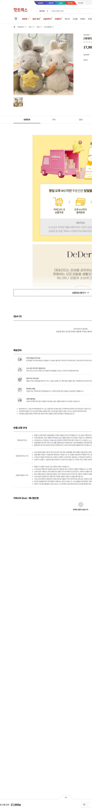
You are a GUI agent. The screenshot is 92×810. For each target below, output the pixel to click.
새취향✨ (25, 18)
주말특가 (58, 18)
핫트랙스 (42, 11)
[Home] (14, 27)
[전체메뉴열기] (15, 18)
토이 (30, 27)
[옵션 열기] (66, 797)
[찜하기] (84, 805)
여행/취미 (21, 27)
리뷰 (54, 119)
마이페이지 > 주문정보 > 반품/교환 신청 (47, 440)
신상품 (75, 18)
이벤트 (82, 18)
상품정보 (27, 119)
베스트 (67, 18)
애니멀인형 (48, 27)
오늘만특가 (47, 18)
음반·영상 (36, 18)
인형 (38, 27)
